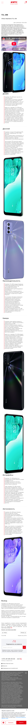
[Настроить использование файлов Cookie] (3, 722)
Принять (21, 722)
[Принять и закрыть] (26, 710)
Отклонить (10, 722)
